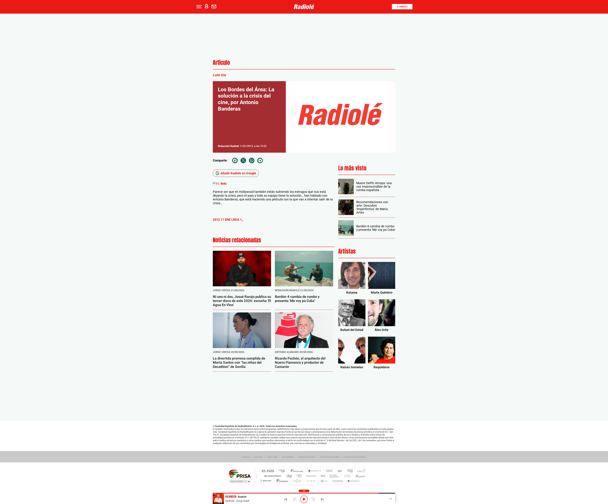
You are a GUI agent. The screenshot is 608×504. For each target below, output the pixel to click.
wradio (299, 476)
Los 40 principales (283, 471)
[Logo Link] (304, 6)
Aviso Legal (272, 457)
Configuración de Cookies (354, 457)
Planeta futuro (346, 476)
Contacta (246, 457)
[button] (199, 6)
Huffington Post (272, 476)
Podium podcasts (297, 481)
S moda (324, 481)
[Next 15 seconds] (313, 499)
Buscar (41, 26)
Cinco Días (311, 476)
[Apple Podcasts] (10, 93)
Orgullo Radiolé (29, 60)
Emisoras (258, 457)
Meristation (353, 481)
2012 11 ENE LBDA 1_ (228, 219)
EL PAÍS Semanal (334, 476)
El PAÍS (268, 471)
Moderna (281, 481)
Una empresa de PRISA (239, 473)
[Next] (322, 499)
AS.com (338, 471)
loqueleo (338, 481)
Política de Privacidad (329, 457)
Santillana (298, 471)
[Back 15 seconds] (295, 499)
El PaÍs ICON (310, 481)
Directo (403, 7)
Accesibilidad (288, 457)
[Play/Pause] (304, 499)
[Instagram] (3, 93)
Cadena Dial (323, 476)
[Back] (286, 499)
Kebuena (357, 476)
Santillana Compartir (315, 471)
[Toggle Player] (390, 499)
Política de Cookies (306, 457)
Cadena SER (328, 471)
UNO (289, 476)
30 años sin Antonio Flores (35, 53)
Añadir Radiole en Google (238, 173)
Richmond (266, 481)
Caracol (360, 471)
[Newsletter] (214, 6)
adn (349, 471)
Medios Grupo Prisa (239, 481)
